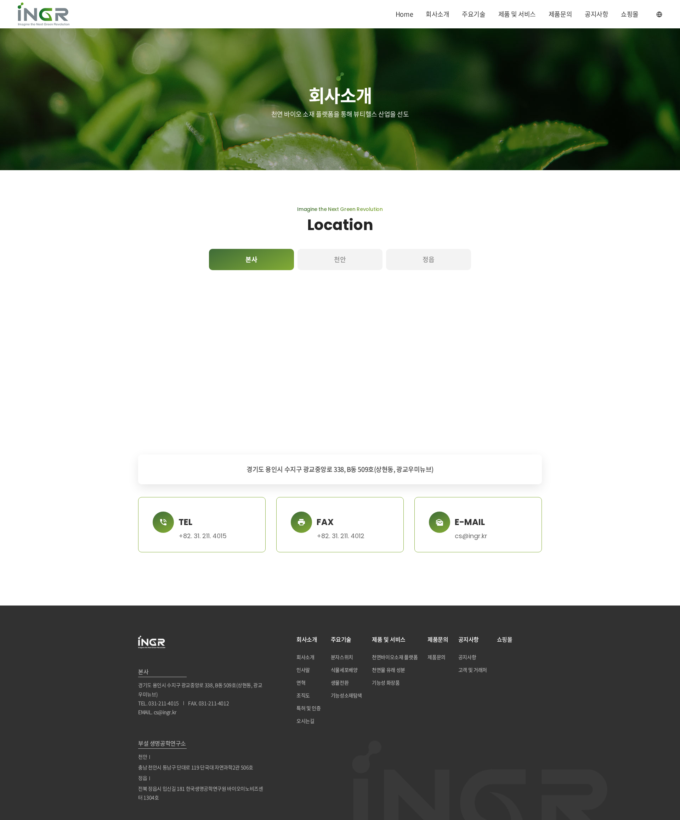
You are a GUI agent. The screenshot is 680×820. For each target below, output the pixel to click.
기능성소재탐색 (346, 695)
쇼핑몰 (630, 14)
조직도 (303, 695)
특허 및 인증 (308, 708)
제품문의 (560, 14)
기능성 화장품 (386, 682)
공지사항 (596, 14)
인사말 (303, 669)
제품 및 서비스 (517, 14)
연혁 (300, 682)
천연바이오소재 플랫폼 (395, 656)
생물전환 (340, 682)
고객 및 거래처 (472, 669)
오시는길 (305, 720)
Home (404, 14)
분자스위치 (342, 656)
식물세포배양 (344, 669)
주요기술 (473, 14)
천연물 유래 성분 (388, 669)
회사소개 (437, 14)
